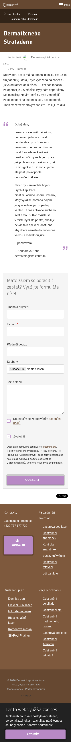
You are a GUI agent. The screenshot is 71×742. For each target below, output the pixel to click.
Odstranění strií (52, 610)
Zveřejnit (19, 436)
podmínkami (49, 446)
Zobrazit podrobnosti (40, 725)
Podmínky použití (35, 688)
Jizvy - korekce (17, 68)
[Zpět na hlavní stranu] (10, 5)
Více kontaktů (18, 543)
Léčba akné (50, 573)
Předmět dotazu (17, 344)
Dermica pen (16, 598)
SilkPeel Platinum (19, 635)
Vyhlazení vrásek (54, 555)
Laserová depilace (55, 526)
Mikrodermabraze (19, 611)
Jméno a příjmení (18, 307)
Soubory (12, 361)
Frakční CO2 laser (20, 605)
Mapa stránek (15, 688)
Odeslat (32, 479)
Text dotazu (14, 381)
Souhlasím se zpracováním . (37, 420)
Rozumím (33, 734)
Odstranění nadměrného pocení (51, 621)
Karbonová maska (20, 629)
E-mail (12, 324)
